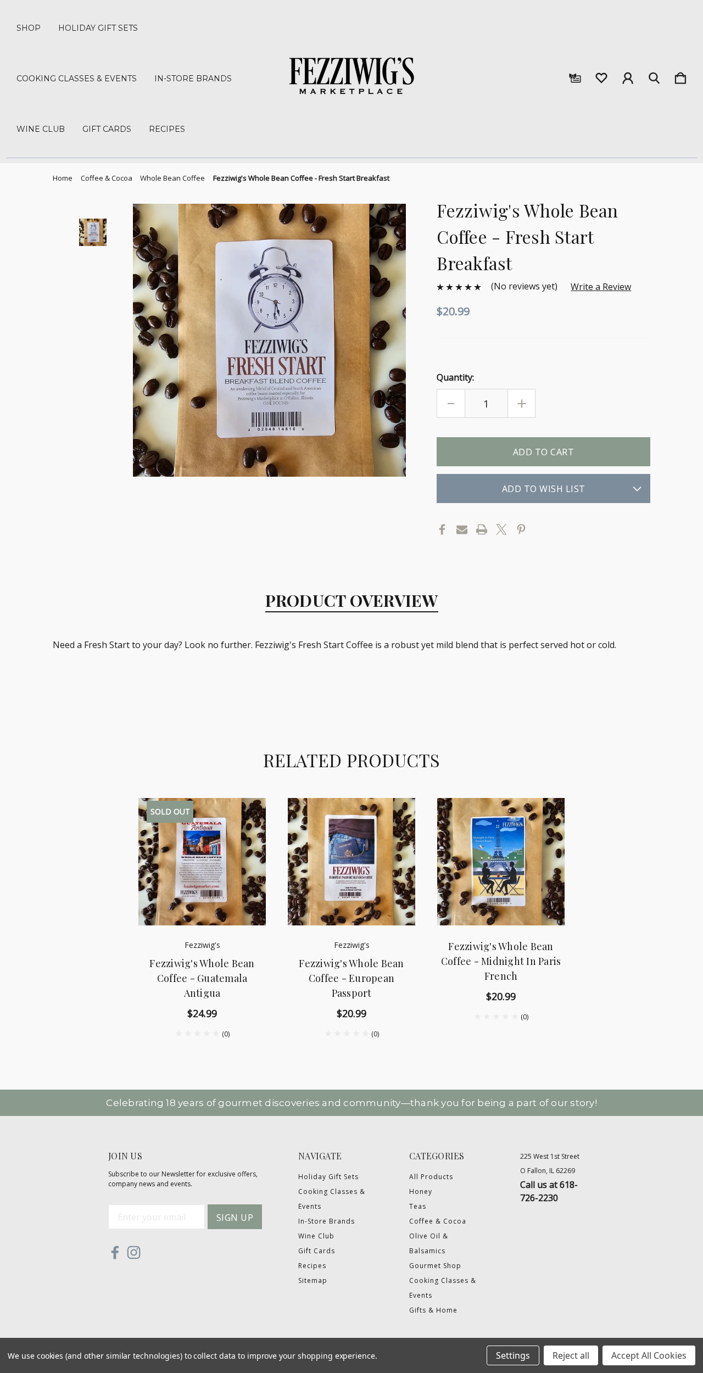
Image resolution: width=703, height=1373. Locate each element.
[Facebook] (442, 529)
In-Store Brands (193, 78)
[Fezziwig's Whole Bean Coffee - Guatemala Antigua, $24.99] (202, 861)
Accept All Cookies (649, 1355)
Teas (417, 1206)
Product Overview (351, 600)
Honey (420, 1191)
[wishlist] (601, 76)
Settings (513, 1355)
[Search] (654, 76)
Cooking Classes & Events (76, 78)
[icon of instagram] (134, 1252)
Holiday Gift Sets (98, 28)
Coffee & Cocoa (437, 1221)
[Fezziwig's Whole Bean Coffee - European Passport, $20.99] (351, 861)
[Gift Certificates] (575, 76)
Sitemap (312, 1280)
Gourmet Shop (435, 1265)
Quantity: (455, 377)
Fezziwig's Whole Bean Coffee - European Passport (351, 978)
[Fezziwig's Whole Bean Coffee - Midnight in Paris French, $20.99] (501, 861)
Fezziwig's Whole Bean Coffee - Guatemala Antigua (201, 978)
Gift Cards (106, 129)
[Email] (461, 529)
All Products (431, 1176)
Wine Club (40, 129)
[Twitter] (501, 529)
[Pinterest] (521, 529)
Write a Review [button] (601, 287)
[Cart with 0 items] (680, 76)
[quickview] (244, 842)
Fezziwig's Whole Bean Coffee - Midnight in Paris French (501, 961)
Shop (28, 28)
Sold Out (202, 900)
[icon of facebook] (115, 1252)
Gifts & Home (433, 1310)
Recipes (167, 129)
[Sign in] (628, 76)
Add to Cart (352, 900)
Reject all (571, 1355)
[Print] (481, 529)
